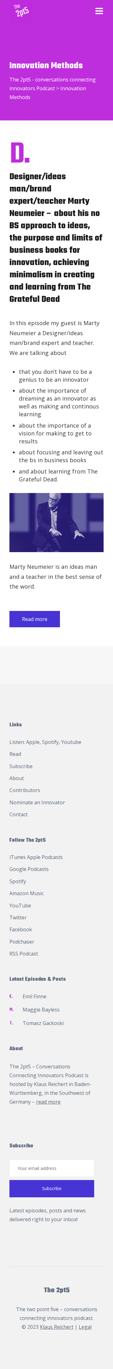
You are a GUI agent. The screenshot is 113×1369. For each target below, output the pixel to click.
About (16, 778)
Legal (85, 1326)
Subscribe (21, 766)
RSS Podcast (23, 953)
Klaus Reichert (50, 1084)
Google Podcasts (29, 869)
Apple (33, 742)
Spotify (50, 742)
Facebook (20, 929)
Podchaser (21, 941)
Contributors (24, 790)
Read (15, 754)
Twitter (18, 917)
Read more (34, 619)
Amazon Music (26, 893)
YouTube (20, 905)
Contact (18, 814)
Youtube (71, 742)
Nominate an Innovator (37, 802)
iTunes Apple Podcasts (36, 857)
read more (48, 1101)
